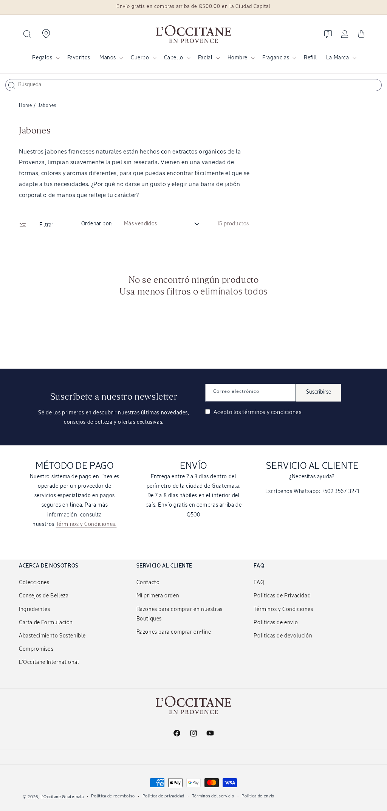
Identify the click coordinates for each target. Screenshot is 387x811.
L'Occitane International (49, 662)
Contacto (148, 582)
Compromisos (36, 649)
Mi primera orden (158, 596)
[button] (27, 34)
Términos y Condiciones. (86, 524)
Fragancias (275, 57)
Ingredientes (34, 609)
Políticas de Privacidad (282, 596)
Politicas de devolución (283, 636)
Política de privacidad (163, 796)
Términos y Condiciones (283, 609)
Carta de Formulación (46, 622)
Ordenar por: (96, 223)
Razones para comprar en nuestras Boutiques (179, 614)
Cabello (173, 57)
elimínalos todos (234, 291)
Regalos (42, 57)
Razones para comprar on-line (173, 632)
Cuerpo (140, 57)
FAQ (259, 582)
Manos (107, 57)
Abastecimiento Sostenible (52, 636)
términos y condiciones (271, 412)
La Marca (337, 57)
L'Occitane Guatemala (62, 797)
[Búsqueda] (11, 85)
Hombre (238, 57)
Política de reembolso (113, 796)
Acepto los (256, 412)
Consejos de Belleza (43, 596)
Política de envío (257, 796)
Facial (205, 57)
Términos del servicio (213, 796)
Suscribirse (318, 392)
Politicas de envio (276, 622)
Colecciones (34, 582)
